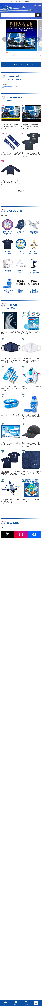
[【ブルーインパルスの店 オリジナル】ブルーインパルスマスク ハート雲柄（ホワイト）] (31, 347)
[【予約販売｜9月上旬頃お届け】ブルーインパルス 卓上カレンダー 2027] (11, 113)
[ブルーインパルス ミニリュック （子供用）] (31, 375)
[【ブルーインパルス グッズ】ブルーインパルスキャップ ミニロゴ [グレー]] (31, 431)
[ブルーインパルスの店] (7, 10)
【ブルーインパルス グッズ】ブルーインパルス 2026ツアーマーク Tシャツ (31, 154)
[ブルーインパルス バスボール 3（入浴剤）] (31, 320)
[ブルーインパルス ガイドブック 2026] (11, 320)
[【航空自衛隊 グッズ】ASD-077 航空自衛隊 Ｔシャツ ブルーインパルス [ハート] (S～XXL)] (11, 459)
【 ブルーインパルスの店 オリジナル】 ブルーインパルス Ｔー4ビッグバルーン (10, 501)
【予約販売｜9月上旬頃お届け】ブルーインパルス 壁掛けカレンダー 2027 (31, 126)
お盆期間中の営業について (9, 87)
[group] (21, 39)
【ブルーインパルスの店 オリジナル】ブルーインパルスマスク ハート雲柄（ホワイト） (31, 360)
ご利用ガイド (16, 1004)
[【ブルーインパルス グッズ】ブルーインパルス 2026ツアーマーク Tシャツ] (31, 141)
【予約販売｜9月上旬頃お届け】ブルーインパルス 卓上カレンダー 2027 (10, 126)
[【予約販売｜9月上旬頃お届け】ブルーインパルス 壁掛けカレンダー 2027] (31, 113)
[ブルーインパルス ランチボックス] (11, 403)
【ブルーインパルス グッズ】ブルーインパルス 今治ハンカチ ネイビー (31, 473)
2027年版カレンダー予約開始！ (21, 1)
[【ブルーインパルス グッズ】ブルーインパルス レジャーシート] (11, 431)
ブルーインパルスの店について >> (21, 64)
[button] (4, 39)
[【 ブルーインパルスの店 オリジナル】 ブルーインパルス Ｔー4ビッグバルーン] (11, 488)
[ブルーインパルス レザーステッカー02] (31, 488)
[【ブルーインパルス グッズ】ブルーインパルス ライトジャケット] (11, 169)
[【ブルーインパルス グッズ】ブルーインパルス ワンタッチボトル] (31, 403)
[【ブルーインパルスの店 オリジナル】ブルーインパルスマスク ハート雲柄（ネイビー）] (11, 347)
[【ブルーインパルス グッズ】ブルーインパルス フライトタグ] (11, 141)
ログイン (5, 1004)
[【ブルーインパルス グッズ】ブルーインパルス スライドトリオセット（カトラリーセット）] (11, 375)
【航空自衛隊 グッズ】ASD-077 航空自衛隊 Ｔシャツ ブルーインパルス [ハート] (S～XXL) (11, 473)
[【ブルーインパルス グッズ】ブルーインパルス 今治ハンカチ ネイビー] (31, 459)
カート (26, 1004)
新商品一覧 (21, 191)
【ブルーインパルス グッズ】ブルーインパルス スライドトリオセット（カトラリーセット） (10, 388)
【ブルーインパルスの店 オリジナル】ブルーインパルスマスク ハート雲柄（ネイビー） (10, 360)
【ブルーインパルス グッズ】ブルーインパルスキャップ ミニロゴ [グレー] (31, 444)
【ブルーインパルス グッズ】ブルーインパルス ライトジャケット (10, 182)
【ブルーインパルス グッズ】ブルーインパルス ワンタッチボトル (31, 416)
